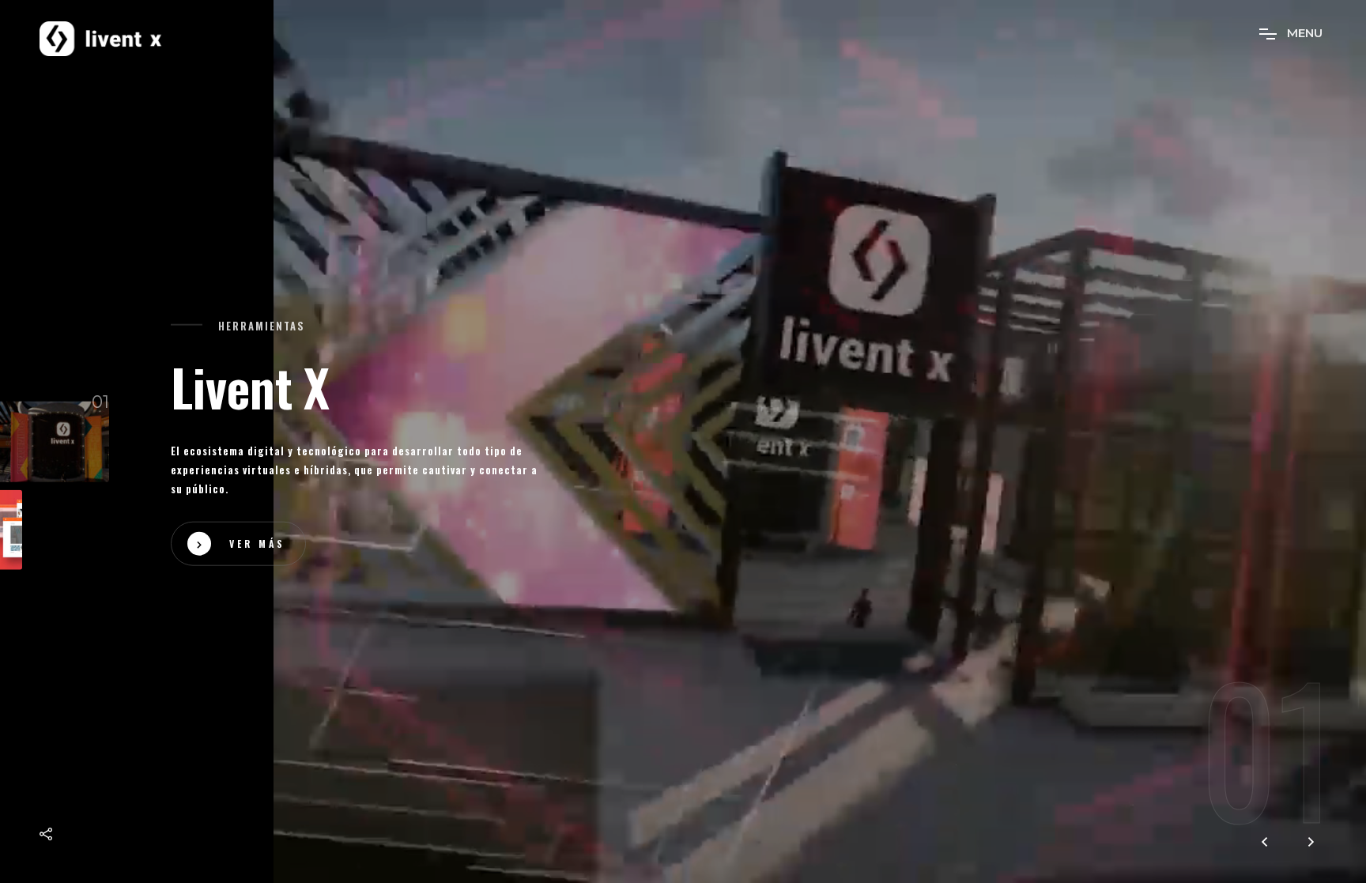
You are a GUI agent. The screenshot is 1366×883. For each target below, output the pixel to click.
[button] (1310, 842)
